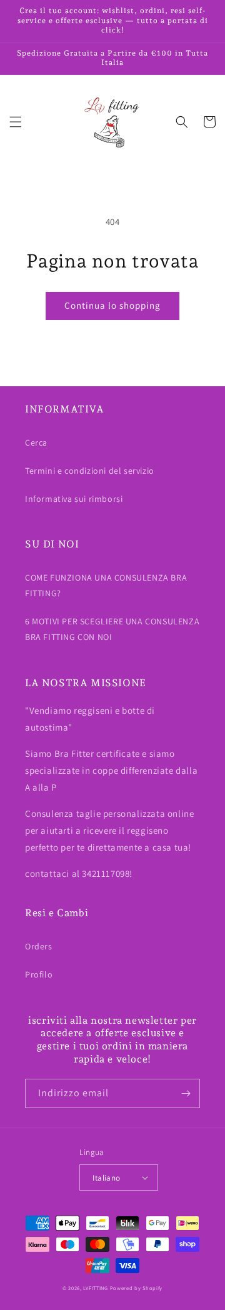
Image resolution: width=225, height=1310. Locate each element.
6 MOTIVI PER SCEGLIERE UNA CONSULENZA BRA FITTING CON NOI (112, 629)
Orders (38, 946)
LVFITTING (95, 1287)
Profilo (38, 974)
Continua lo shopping (112, 305)
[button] (15, 122)
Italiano (106, 1177)
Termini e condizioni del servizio (89, 470)
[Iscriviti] (185, 1093)
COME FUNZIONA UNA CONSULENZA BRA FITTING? (106, 585)
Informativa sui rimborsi (73, 498)
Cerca (36, 442)
